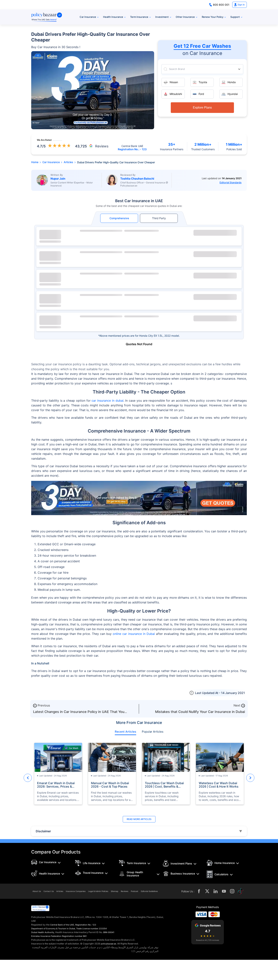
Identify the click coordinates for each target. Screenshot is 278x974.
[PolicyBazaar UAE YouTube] (224, 891)
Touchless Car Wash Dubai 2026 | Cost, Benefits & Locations (164, 784)
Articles (59, 891)
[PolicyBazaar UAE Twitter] (207, 891)
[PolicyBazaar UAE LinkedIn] (215, 891)
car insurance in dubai (107, 400)
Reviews (124, 891)
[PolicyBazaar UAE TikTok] (240, 891)
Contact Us (48, 891)
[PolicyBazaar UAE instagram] (232, 891)
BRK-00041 (108, 932)
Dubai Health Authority (42, 932)
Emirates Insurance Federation (46, 936)
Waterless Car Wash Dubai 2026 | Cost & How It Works (218, 784)
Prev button (28, 778)
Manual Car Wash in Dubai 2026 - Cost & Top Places (110, 784)
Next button (250, 778)
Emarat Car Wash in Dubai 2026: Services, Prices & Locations (56, 784)
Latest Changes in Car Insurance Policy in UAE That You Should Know (78, 713)
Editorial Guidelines (149, 891)
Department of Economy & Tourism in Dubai (53, 928)
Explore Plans (202, 107)
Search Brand (177, 69)
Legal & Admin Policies (98, 891)
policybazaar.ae (108, 943)
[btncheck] (215, 233)
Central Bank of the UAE (62, 924)
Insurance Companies (75, 891)
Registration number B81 (74, 936)
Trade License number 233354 (91, 928)
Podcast (134, 891)
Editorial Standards (231, 182)
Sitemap (114, 891)
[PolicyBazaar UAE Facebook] (199, 891)
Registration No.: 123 (85, 924)
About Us (37, 891)
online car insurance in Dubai (134, 634)
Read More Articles (139, 819)
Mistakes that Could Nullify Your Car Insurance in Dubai (200, 712)
